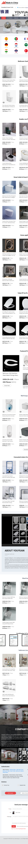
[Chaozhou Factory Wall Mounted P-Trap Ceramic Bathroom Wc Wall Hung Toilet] (9, 431)
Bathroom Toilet (6, 771)
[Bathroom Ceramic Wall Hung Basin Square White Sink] (9, 588)
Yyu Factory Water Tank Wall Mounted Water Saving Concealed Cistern (8, 502)
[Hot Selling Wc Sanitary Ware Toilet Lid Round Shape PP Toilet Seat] (9, 303)
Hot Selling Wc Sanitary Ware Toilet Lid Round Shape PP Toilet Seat (9, 312)
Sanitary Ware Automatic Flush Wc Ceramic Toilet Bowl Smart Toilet (8, 222)
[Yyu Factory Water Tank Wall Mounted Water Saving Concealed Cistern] (9, 492)
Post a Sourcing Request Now (19, 828)
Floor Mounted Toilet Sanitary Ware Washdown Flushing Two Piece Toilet (8, 106)
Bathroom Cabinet (20, 771)
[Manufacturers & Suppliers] (9, 2)
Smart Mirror (5, 772)
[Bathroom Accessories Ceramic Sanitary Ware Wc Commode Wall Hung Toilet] (9, 406)
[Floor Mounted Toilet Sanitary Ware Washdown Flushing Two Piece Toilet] (9, 97)
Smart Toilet (12, 771)
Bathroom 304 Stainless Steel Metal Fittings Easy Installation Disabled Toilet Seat (11, 374)
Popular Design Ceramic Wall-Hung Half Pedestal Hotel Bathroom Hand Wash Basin (8, 623)
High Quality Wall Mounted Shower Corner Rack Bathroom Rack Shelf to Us (8, 695)
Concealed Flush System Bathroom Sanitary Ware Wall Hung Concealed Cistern (8, 476)
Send (14, 826)
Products (10, 18)
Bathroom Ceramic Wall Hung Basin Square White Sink (8, 597)
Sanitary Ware (13, 769)
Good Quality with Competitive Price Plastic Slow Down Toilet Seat (8, 669)
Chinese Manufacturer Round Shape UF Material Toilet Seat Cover (8, 338)
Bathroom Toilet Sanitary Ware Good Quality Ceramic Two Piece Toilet (8, 80)
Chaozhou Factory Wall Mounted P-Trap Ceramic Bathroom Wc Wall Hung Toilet (8, 440)
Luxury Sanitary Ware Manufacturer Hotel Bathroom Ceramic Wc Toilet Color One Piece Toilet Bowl (8, 164)
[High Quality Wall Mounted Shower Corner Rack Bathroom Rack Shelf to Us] (9, 686)
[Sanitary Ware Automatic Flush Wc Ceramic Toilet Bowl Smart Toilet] (9, 212)
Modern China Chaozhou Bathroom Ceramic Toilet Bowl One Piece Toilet (8, 138)
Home (3, 18)
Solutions (22, 18)
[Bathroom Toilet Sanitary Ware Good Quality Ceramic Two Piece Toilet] (9, 71)
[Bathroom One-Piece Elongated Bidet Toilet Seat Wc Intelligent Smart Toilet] (9, 187)
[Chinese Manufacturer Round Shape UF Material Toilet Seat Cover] (9, 328)
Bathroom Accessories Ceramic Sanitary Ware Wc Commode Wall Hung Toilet (9, 415)
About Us (16, 18)
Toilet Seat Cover (19, 769)
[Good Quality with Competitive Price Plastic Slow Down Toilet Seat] (9, 660)
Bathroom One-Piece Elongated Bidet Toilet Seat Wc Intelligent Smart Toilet (9, 196)
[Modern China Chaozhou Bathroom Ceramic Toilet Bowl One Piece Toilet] (9, 129)
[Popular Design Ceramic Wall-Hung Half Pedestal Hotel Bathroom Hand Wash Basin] (9, 614)
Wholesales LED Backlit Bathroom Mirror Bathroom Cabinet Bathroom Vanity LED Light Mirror (8, 280)
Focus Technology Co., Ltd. (17, 838)
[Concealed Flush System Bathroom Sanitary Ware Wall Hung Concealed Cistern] (9, 467)
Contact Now (7, 385)
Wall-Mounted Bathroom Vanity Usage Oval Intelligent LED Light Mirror (9, 254)
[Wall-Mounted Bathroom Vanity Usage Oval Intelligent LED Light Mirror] (9, 245)
